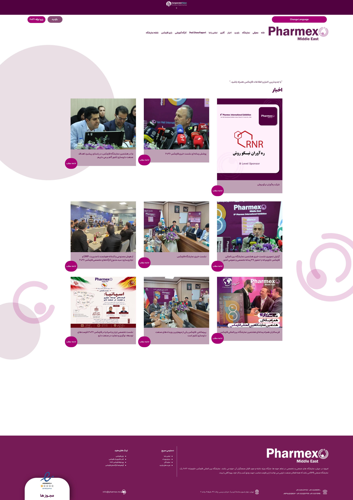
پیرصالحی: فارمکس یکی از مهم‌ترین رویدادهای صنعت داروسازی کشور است (180, 334)
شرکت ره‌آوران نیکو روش (268, 184)
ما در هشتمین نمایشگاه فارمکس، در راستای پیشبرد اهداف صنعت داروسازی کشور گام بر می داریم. (105, 155)
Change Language (299, 19)
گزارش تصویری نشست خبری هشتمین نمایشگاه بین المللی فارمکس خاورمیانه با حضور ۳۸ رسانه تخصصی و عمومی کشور (251, 258)
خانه (263, 32)
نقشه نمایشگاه (152, 32)
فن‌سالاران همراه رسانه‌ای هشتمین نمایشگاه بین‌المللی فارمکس (250, 332)
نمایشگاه (246, 32)
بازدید (236, 32)
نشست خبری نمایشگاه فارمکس (191, 256)
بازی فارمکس (166, 32)
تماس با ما (213, 32)
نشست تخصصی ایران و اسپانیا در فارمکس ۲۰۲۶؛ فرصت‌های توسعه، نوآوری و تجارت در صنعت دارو (105, 334)
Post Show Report (197, 32)
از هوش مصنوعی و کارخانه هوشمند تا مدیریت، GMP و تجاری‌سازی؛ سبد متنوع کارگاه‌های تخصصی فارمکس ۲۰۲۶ (106, 258)
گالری (222, 32)
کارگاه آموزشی (181, 32)
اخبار (229, 32)
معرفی (255, 32)
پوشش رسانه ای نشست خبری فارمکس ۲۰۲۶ (185, 154)
